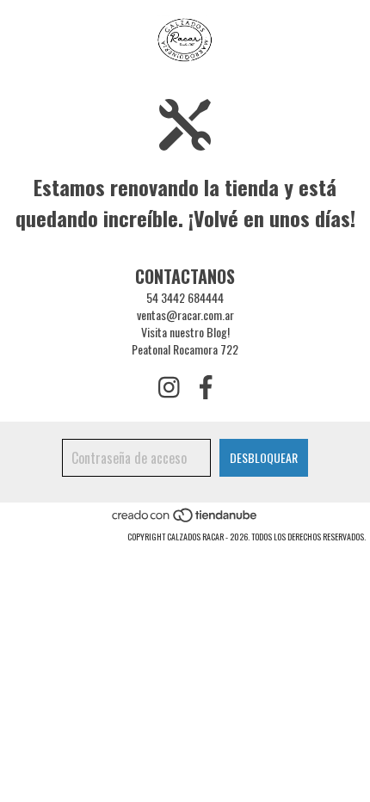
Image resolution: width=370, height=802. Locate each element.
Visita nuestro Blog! (185, 332)
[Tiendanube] (185, 519)
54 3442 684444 (185, 297)
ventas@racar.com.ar (185, 314)
